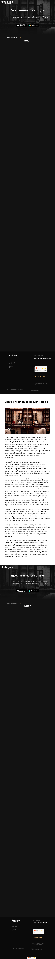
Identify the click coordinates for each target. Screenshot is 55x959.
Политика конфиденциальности (15, 389)
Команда (11, 366)
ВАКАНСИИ (40, 376)
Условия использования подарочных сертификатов (36, 949)
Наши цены (11, 365)
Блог (20, 37)
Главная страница (11, 37)
